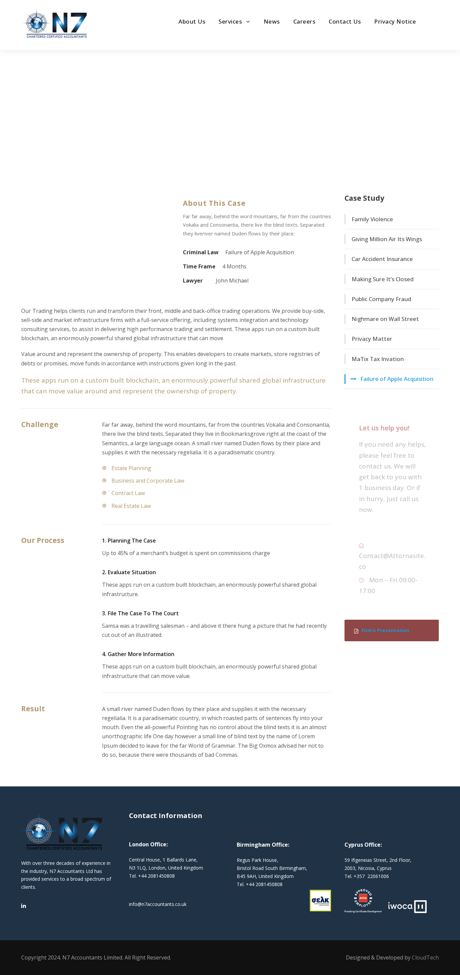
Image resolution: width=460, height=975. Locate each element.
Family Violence (372, 219)
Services (230, 21)
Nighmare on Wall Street (385, 319)
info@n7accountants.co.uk (158, 904)
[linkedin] (23, 905)
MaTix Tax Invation (378, 359)
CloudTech (425, 957)
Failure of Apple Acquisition (396, 379)
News (272, 21)
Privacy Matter (372, 339)
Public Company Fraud (381, 299)
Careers (304, 21)
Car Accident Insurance (382, 259)
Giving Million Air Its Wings (387, 239)
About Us (191, 21)
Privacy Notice (395, 21)
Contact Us (345, 21)
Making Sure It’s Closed (383, 279)
